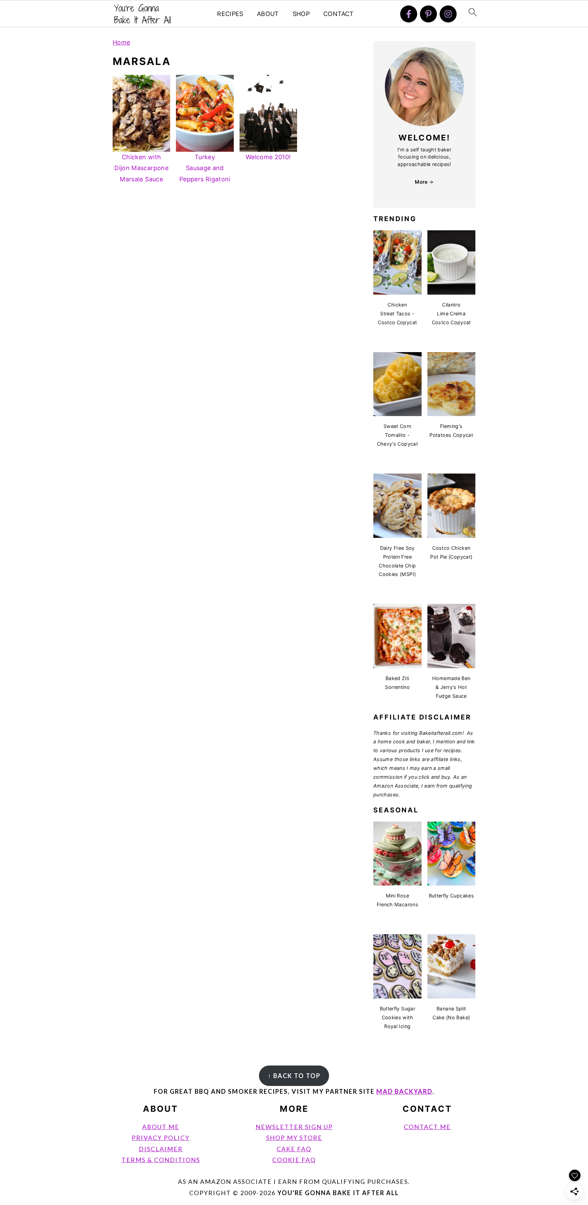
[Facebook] (408, 13)
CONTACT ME (427, 1126)
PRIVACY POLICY (161, 1137)
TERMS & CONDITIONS (160, 1159)
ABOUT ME (160, 1126)
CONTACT (338, 13)
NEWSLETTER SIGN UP (294, 1126)
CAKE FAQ (294, 1149)
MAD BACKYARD (404, 1091)
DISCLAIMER (161, 1149)
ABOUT (268, 13)
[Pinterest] (428, 13)
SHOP (301, 13)
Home (121, 42)
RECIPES (230, 13)
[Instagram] (448, 13)
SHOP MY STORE (294, 1137)
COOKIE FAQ (294, 1159)
